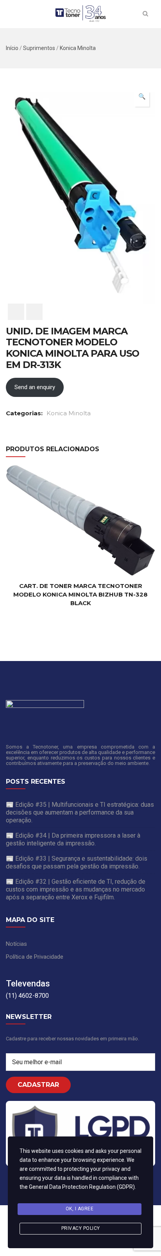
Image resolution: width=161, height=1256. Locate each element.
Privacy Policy (80, 1228)
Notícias (16, 943)
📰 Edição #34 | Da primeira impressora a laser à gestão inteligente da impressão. (73, 839)
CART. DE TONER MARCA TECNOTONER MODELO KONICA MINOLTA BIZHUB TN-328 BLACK (80, 594)
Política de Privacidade (34, 956)
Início (12, 48)
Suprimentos (39, 48)
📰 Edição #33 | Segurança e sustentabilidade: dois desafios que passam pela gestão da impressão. (76, 862)
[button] (141, 99)
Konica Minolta (78, 48)
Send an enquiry (34, 387)
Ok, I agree (80, 1208)
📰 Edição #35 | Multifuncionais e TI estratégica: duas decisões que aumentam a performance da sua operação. (80, 812)
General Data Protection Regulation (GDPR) (82, 1187)
